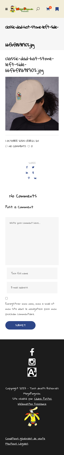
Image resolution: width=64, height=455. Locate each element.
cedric (30, 141)
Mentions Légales (16, 443)
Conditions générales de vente (25, 438)
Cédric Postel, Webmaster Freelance (35, 401)
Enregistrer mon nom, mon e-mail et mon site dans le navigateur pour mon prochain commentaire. (31, 309)
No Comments (17, 146)
